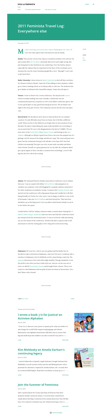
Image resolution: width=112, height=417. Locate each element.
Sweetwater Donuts (37, 266)
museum (21, 260)
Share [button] (84, 49)
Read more (65, 340)
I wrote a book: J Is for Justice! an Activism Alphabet (40, 316)
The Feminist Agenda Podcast (33, 9)
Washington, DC (59, 50)
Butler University (48, 80)
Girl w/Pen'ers (49, 184)
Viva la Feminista (26, 4)
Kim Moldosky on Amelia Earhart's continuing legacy (41, 351)
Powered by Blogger (57, 412)
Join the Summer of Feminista (38, 385)
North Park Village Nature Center (42, 132)
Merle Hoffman (40, 199)
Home (19, 9)
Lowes (67, 95)
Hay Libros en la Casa (50, 9)
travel (84, 60)
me (83, 58)
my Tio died (34, 62)
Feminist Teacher (63, 190)
